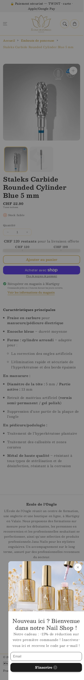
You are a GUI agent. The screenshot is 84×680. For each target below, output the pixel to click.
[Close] (78, 567)
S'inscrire (43, 667)
